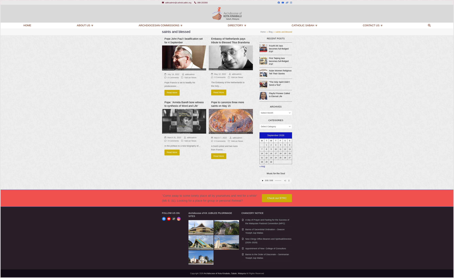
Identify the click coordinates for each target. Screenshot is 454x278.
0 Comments (173, 77)
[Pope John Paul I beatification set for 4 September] (184, 58)
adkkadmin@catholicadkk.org (178, 3)
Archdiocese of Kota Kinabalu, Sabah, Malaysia (225, 273)
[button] (429, 26)
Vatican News (190, 77)
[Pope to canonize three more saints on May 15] (231, 121)
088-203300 (202, 3)
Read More (172, 92)
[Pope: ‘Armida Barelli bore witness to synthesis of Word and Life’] (184, 121)
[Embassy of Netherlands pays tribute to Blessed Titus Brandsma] (231, 57)
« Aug (262, 166)
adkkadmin (190, 74)
